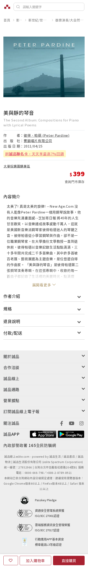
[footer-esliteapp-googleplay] (71, 433)
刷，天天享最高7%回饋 (34, 153)
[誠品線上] (7, 7)
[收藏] (10, 560)
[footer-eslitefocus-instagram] (81, 422)
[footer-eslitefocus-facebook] (61, 422)
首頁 (7, 20)
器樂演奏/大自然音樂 (69, 20)
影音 (19, 20)
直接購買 (69, 560)
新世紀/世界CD (38, 20)
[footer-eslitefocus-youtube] (71, 422)
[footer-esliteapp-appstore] (43, 433)
